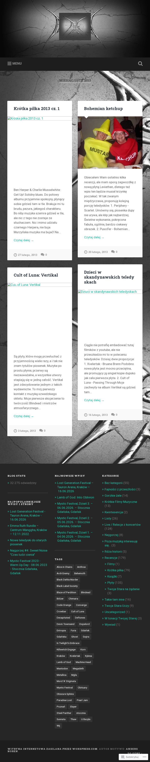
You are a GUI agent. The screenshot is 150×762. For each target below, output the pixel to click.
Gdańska (61, 636)
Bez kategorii (114, 483)
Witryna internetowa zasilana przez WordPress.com (53, 748)
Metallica (61, 674)
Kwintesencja (114, 512)
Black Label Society (67, 585)
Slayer (73, 706)
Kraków (61, 655)
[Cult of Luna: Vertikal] (39, 315)
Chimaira (73, 598)
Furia (73, 630)
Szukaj (139, 63)
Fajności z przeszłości (120, 489)
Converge (81, 604)
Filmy (111, 564)
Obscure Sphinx (65, 693)
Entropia (61, 630)
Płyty (110, 582)
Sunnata (61, 719)
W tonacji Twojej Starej (121, 618)
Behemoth (79, 573)
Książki (112, 576)
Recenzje (111, 558)
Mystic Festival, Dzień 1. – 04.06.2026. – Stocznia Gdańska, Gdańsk (75, 536)
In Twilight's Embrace (68, 643)
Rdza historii (113, 551)
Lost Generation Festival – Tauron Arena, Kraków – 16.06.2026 (75, 487)
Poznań (61, 706)
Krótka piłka (115, 570)
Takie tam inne (114, 599)
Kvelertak (75, 655)
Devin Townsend (65, 624)
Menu (17, 63)
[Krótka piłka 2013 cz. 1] (39, 148)
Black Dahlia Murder (67, 579)
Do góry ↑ (135, 753)
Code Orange (64, 604)
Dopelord (84, 624)
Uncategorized (115, 612)
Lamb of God (64, 662)
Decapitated (63, 617)
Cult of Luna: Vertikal (36, 275)
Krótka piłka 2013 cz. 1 (37, 108)
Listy (108, 518)
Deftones (80, 617)
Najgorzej (111, 535)
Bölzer (60, 598)
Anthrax (81, 566)
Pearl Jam (82, 700)
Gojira (86, 636)
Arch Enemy (63, 573)
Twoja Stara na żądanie (123, 589)
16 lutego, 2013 (98, 415)
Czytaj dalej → (24, 240)
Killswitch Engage (66, 649)
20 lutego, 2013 (98, 252)
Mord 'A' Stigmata (66, 681)
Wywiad (110, 624)
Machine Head (83, 662)
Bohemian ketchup (103, 108)
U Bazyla (85, 719)
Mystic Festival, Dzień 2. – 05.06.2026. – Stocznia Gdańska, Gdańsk (75, 522)
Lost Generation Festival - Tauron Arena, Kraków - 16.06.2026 (27, 515)
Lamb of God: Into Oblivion (75, 497)
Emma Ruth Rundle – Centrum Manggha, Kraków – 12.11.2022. (28, 530)
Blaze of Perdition (66, 592)
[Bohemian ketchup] (110, 142)
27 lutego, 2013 (27, 255)
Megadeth (78, 668)
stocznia (81, 712)
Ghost (74, 636)
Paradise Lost (64, 700)
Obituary (82, 687)
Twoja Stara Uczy (117, 606)
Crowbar (61, 611)
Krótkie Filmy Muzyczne (121, 502)
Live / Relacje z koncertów (123, 524)
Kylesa (88, 655)
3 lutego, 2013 (27, 431)
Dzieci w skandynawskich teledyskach (109, 277)
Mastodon (62, 668)
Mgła (74, 674)
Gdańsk (85, 630)
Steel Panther (64, 712)
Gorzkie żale (113, 495)
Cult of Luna (77, 611)
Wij (58, 725)
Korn (83, 649)
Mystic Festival (65, 687)
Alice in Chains (64, 566)
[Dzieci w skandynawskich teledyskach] (110, 313)
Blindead (85, 592)
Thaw (73, 719)
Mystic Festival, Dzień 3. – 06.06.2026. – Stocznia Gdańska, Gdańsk (75, 507)
